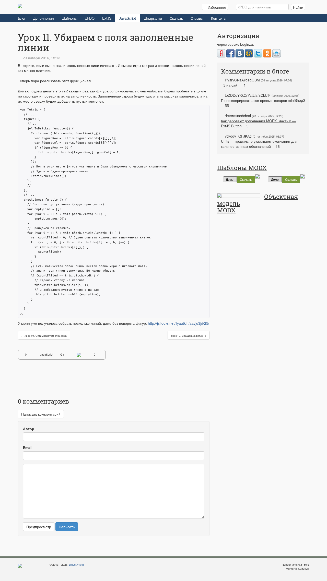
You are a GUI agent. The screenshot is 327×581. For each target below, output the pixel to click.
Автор (28, 428)
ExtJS (106, 18)
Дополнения (43, 18)
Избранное (216, 7)
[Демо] (257, 176)
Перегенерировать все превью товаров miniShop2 (263, 100)
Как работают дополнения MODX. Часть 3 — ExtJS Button (258, 123)
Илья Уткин (76, 564)
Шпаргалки (153, 18)
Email (27, 447)
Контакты (218, 18)
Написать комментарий (41, 414)
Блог (22, 18)
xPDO (90, 18)
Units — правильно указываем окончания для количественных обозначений (259, 144)
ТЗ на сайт (230, 85)
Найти (298, 7)
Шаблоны (69, 18)
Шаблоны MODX (242, 168)
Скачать (176, 18)
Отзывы (197, 18)
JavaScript (127, 18)
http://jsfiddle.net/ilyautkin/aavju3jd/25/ (178, 323)
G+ (62, 354)
